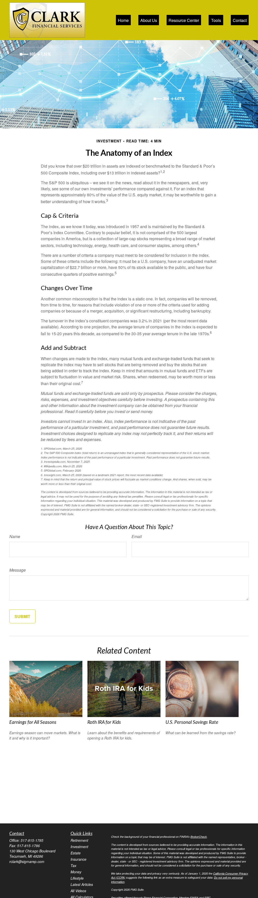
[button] (123, 20)
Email (137, 536)
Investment (79, 846)
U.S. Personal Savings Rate (192, 722)
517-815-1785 (32, 840)
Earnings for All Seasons (32, 722)
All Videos (78, 890)
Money (76, 871)
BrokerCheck (198, 837)
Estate (76, 852)
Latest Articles (82, 884)
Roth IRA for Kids (104, 722)
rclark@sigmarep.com (26, 861)
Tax (73, 865)
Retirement (79, 840)
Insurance (78, 859)
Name (14, 536)
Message (17, 570)
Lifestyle (77, 878)
